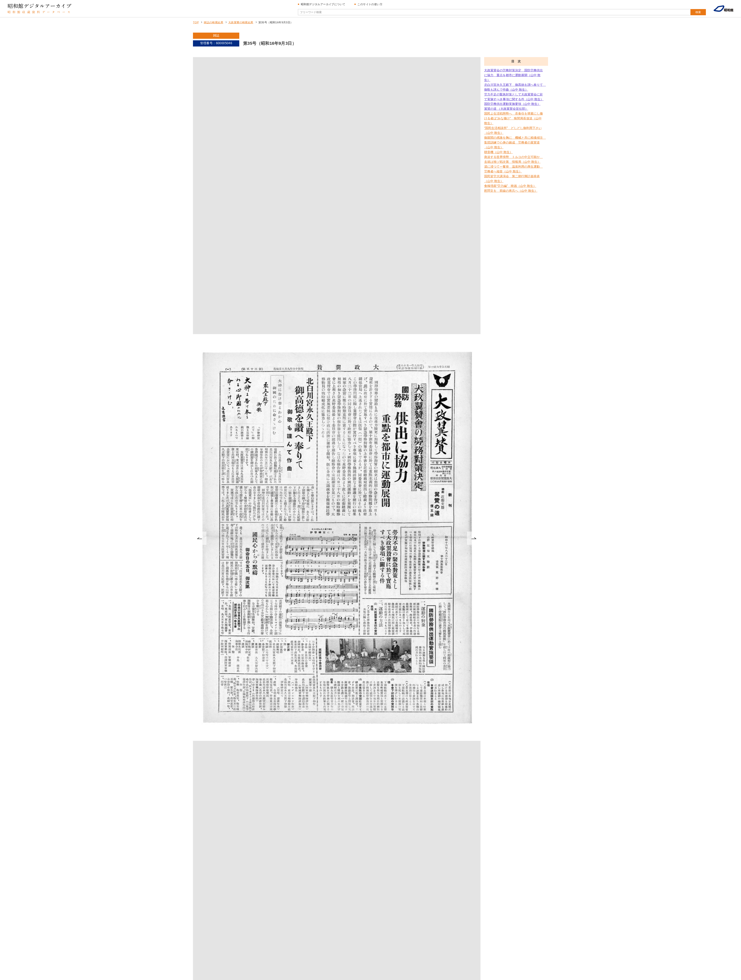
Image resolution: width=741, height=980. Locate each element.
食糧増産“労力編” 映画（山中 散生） (510, 186)
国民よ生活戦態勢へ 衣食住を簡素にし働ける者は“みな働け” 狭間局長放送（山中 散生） (513, 118)
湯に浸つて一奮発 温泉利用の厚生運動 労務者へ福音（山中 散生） (513, 169)
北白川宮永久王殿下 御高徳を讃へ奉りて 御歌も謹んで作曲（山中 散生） (514, 87)
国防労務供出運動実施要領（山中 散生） (512, 104)
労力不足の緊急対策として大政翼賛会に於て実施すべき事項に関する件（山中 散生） (514, 97)
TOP (196, 22)
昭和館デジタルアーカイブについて (323, 4)
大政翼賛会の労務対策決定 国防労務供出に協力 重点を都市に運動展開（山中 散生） (513, 75)
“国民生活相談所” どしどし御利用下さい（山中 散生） (513, 130)
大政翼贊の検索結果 (240, 22)
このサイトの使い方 (369, 4)
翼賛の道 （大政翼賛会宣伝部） (506, 108)
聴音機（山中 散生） (498, 152)
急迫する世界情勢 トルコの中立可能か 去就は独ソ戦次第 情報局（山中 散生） (513, 159)
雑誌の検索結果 (213, 22)
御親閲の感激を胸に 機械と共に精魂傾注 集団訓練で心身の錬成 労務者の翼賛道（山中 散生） (514, 142)
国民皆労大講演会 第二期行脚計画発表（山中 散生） (512, 179)
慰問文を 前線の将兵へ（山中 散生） (510, 190)
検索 (698, 12)
